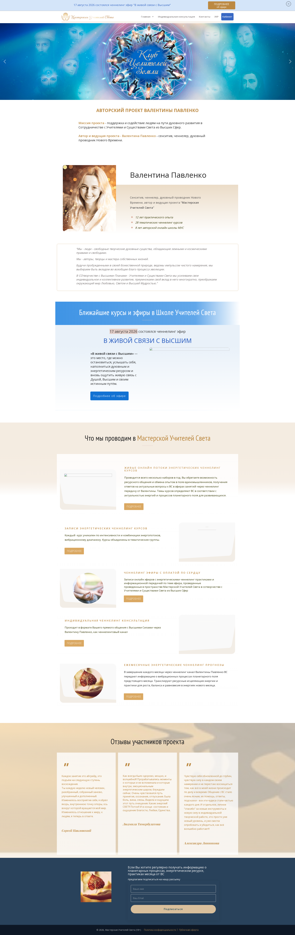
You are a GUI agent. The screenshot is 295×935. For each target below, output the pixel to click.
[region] (147, 61)
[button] (4, 61)
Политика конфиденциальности (160, 929)
